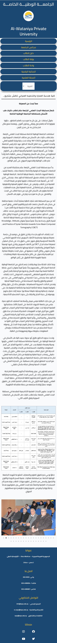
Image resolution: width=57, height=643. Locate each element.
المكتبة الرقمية (28, 72)
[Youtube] (23, 639)
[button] (4, 521)
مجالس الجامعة (28, 47)
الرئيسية (28, 41)
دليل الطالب (28, 53)
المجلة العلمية (28, 78)
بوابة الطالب (28, 59)
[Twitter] (33, 639)
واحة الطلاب (28, 65)
